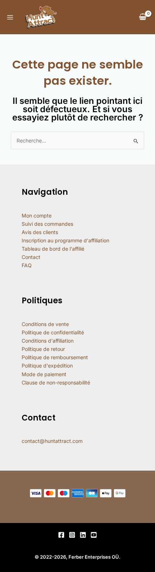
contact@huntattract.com (52, 441)
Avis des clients (40, 232)
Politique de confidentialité (53, 332)
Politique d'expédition (47, 365)
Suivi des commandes (47, 224)
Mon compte (37, 215)
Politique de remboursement (55, 357)
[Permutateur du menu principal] (10, 17)
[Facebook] (61, 535)
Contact (31, 257)
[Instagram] (72, 535)
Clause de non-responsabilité (56, 382)
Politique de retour (43, 349)
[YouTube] (93, 535)
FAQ (27, 265)
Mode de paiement (44, 374)
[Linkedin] (83, 535)
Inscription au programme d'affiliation (65, 240)
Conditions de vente (45, 324)
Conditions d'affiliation (48, 341)
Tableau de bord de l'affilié (53, 249)
